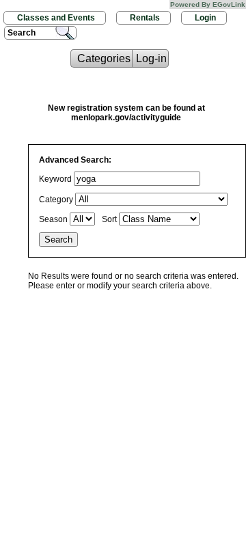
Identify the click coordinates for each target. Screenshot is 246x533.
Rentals (145, 18)
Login (205, 18)
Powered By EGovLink (207, 4)
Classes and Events (56, 18)
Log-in (151, 58)
